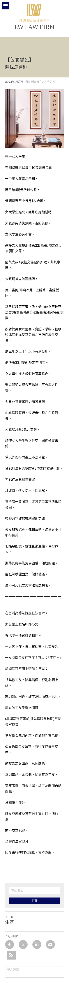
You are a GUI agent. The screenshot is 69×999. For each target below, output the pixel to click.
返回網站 (13, 936)
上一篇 (9, 917)
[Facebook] (9, 944)
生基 (9, 922)
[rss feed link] (11, 955)
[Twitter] (23, 944)
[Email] (50, 944)
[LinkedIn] (36, 944)
